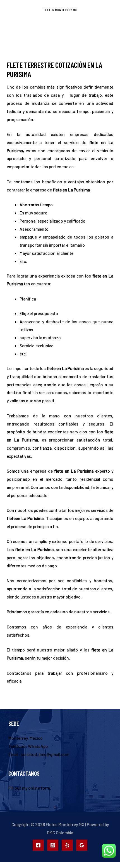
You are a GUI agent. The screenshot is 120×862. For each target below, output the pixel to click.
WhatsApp (38, 746)
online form (39, 788)
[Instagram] (52, 845)
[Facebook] (38, 845)
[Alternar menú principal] (60, 28)
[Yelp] (67, 845)
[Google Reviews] (81, 845)
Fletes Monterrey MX (60, 9)
